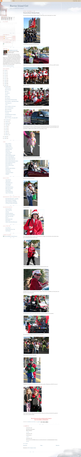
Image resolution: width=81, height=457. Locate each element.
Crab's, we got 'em (9, 210)
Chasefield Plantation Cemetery (10, 114)
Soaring (6, 94)
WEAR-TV (7, 174)
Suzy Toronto (8, 169)
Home (41, 445)
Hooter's (7, 217)
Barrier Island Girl (19, 5)
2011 (5, 78)
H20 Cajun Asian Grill (9, 216)
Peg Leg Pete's (8, 220)
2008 (5, 83)
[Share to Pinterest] (47, 422)
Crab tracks (7, 112)
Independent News (9, 149)
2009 (5, 81)
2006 (5, 136)
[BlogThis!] (44, 422)
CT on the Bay (8, 185)
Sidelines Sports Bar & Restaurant (11, 222)
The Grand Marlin (9, 209)
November (7, 119)
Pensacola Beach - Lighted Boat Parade (11, 101)
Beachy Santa (7, 96)
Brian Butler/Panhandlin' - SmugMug (12, 198)
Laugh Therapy (8, 153)
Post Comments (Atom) (32, 447)
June (6, 128)
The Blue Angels (8, 145)
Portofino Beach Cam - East (10, 229)
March (6, 133)
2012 (5, 77)
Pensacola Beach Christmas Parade (11, 99)
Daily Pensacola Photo (9, 187)
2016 (5, 73)
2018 (5, 70)
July (6, 126)
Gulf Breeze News (9, 146)
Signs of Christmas (8, 109)
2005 (5, 138)
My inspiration (7, 98)
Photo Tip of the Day (9, 188)
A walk (6, 104)
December (7, 86)
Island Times (8, 150)
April (6, 131)
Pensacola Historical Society (10, 162)
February (7, 134)
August (6, 124)
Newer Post (25, 445)
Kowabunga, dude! (8, 111)
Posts (6, 36)
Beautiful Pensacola (9, 182)
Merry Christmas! (8, 89)
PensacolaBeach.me (9, 163)
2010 (5, 80)
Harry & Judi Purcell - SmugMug (11, 201)
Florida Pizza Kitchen (9, 213)
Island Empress (8, 230)
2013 (5, 75)
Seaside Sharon (8, 190)
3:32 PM (27, 436)
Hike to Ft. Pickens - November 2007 (11, 117)
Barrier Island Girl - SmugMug (11, 200)
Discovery (7, 91)
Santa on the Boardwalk (9, 107)
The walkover (7, 93)
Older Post (57, 445)
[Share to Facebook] (46, 422)
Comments (6, 38)
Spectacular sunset (8, 116)
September (7, 123)
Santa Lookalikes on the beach (10, 106)
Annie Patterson (8, 179)
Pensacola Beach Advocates (10, 159)
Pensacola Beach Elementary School (12, 161)
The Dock (7, 211)
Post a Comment (25, 443)
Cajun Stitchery (8, 184)
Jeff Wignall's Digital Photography (11, 203)
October (6, 121)
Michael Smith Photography (10, 155)
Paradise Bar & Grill (9, 219)
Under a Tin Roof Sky (9, 192)
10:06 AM (27, 441)
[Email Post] (41, 421)
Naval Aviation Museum (10, 156)
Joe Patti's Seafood (9, 152)
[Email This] (42, 422)
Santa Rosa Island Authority (10, 168)
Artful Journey (8, 181)
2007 (5, 85)
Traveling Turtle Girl (9, 191)
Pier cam (7, 166)
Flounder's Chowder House (10, 214)
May (6, 129)
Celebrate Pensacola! (9, 148)
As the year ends (8, 88)
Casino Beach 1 (8, 227)
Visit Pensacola (8, 171)
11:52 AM (27, 432)
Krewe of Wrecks (8, 143)
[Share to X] (45, 422)
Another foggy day (8, 103)
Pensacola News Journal (10, 165)
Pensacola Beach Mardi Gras (10, 158)
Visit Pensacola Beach (9, 172)
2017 (5, 72)
